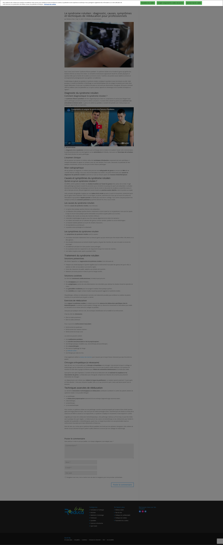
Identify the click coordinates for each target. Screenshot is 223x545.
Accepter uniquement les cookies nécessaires (170, 3)
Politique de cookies (50, 4)
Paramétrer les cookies (147, 3)
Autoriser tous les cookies (194, 3)
